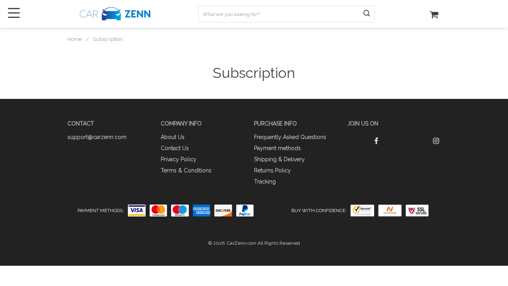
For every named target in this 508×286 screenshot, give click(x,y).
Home (74, 39)
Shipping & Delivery (279, 159)
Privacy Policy (178, 159)
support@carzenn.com (97, 137)
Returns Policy (272, 170)
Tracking (265, 181)
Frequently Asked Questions (290, 137)
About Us (173, 137)
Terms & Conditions (186, 170)
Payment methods (277, 148)
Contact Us (175, 148)
